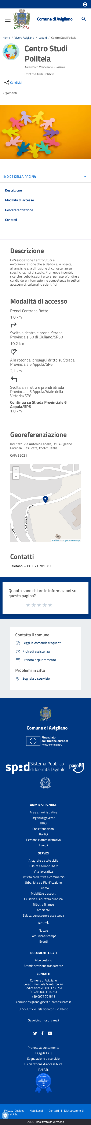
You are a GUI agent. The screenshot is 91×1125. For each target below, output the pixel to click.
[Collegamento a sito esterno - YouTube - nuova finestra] (49, 1033)
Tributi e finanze (43, 904)
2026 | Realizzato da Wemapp (45, 1122)
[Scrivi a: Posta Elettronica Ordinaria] (43, 1005)
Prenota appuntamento (43, 1047)
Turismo (43, 887)
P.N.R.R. (43, 1069)
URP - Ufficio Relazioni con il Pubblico (43, 1009)
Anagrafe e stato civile (43, 860)
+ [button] (16, 469)
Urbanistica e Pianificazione (43, 882)
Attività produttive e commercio (43, 877)
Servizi (43, 853)
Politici (43, 834)
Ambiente (43, 909)
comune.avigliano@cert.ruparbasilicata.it (43, 1001)
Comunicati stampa (43, 935)
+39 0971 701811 (43, 996)
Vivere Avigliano (24, 37)
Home (6, 37)
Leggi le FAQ (43, 1053)
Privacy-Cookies (14, 1110)
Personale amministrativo (43, 839)
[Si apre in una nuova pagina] (43, 1083)
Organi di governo (43, 817)
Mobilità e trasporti (43, 893)
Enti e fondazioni (43, 828)
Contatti (43, 973)
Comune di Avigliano (54, 19)
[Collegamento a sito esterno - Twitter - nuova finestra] (35, 1033)
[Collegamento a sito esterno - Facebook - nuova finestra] (42, 1033)
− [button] (16, 476)
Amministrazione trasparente (43, 965)
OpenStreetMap (71, 540)
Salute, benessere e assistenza (43, 915)
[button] (85, 4)
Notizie (43, 930)
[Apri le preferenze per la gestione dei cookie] (7, 1117)
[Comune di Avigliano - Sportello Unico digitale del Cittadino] (21, 18)
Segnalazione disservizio (43, 1058)
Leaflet (55, 540)
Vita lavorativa (43, 871)
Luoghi (43, 37)
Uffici (43, 823)
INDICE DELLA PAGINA (19, 176)
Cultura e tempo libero (43, 866)
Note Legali (36, 1110)
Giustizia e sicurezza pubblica (43, 898)
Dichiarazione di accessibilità (43, 1064)
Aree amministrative (43, 812)
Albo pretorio (43, 960)
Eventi (43, 941)
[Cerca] (83, 19)
